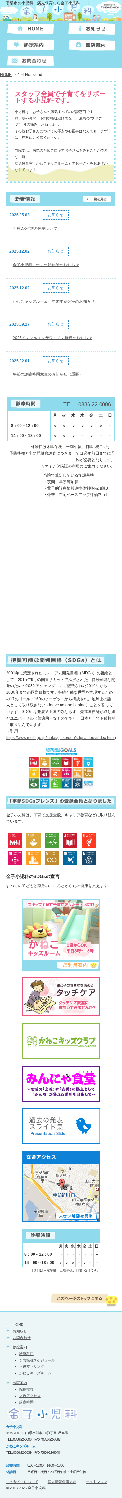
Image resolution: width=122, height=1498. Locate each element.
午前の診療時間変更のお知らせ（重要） (48, 374)
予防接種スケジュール (37, 1360)
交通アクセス (30, 1396)
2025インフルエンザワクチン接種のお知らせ (52, 338)
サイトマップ (96, 1482)
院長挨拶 (26, 1389)
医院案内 (20, 1383)
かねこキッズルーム (52, 163)
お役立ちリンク (31, 1366)
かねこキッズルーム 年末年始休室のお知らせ (54, 301)
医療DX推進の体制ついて (35, 228)
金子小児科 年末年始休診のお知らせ (46, 265)
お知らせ (20, 1331)
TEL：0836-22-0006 (87, 404)
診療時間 (26, 1402)
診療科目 (26, 1354)
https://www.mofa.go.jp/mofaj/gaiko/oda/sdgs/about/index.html (60, 737)
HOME (6, 74)
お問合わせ (22, 1338)
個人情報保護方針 (62, 1482)
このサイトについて (22, 1482)
